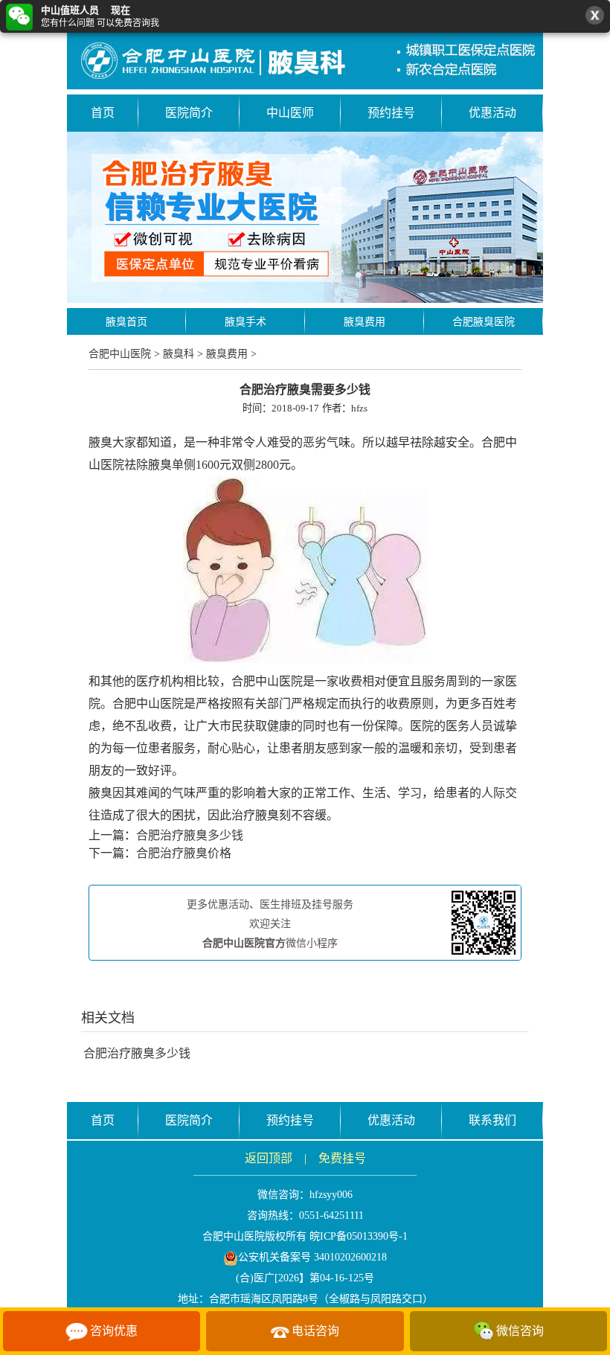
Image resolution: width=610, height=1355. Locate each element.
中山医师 (290, 112)
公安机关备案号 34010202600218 (312, 1257)
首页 (103, 112)
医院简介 (189, 112)
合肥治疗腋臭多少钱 (189, 835)
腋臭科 (178, 353)
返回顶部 (268, 1158)
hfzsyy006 (331, 1194)
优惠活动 (492, 112)
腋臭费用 (364, 321)
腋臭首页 (126, 321)
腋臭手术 (245, 321)
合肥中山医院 (120, 353)
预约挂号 (391, 112)
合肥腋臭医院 (483, 321)
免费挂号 (342, 1158)
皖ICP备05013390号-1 (358, 1236)
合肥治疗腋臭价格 (183, 853)
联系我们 (492, 1120)
